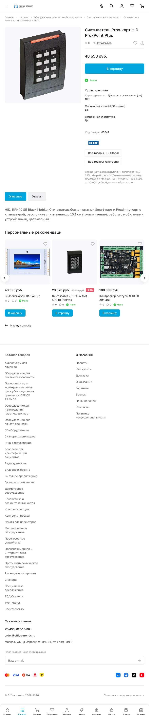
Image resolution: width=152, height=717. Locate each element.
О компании (84, 381)
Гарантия (82, 388)
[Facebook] (126, 675)
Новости (81, 362)
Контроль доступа (17, 509)
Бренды (81, 394)
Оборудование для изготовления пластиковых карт (17, 409)
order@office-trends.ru (20, 635)
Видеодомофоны (16, 463)
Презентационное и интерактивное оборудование (18, 552)
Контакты (82, 407)
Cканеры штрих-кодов (20, 436)
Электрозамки (15, 609)
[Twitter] (134, 675)
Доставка (82, 375)
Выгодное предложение (21, 476)
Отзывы (37, 196)
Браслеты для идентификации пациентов (16, 453)
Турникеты (12, 602)
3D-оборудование (17, 430)
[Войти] (122, 6)
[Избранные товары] (132, 6)
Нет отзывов (103, 43)
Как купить (83, 369)
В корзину (114, 69)
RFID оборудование (18, 442)
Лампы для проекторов (20, 522)
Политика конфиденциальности (124, 695)
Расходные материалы (20, 573)
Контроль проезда (17, 515)
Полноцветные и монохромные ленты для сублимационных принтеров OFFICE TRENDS (19, 391)
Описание (15, 196)
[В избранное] (135, 43)
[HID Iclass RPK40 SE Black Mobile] (43, 65)
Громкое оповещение (19, 482)
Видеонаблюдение (17, 469)
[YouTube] (142, 675)
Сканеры (11, 579)
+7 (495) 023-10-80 (17, 629)
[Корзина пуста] (142, 6)
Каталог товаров (17, 355)
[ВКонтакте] (118, 675)
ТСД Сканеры (14, 596)
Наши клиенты (86, 400)
